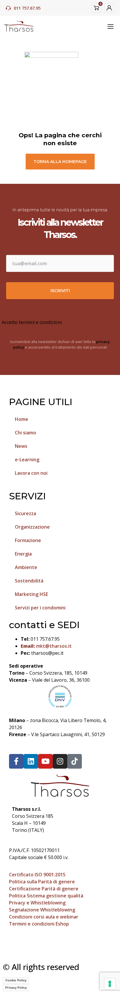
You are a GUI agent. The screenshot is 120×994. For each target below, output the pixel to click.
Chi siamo (25, 432)
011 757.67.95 (27, 8)
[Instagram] (60, 761)
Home (21, 419)
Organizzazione (32, 527)
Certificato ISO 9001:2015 (37, 874)
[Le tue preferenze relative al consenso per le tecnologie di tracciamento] (109, 983)
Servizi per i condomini (40, 607)
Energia (23, 554)
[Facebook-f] (16, 761)
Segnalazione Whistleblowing (42, 909)
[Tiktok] (74, 761)
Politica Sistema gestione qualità (46, 895)
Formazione (28, 540)
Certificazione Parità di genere (43, 888)
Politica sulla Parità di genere (42, 881)
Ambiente (26, 567)
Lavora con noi (31, 473)
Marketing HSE (31, 594)
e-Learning (27, 459)
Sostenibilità (29, 580)
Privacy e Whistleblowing (37, 902)
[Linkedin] (31, 761)
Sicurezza (25, 513)
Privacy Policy (16, 988)
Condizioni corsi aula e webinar (43, 917)
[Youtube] (45, 761)
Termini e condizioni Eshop (39, 924)
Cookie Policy (16, 980)
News (21, 446)
